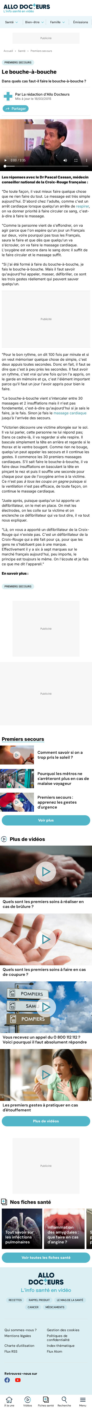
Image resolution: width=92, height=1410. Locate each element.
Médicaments (55, 1307)
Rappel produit (39, 1300)
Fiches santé (46, 1405)
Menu (82, 1405)
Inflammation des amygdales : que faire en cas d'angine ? (63, 1234)
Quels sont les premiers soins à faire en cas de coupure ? (44, 972)
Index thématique (61, 1345)
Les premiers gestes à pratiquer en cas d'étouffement (40, 1107)
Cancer (33, 1307)
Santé (9, 22)
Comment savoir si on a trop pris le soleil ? (60, 755)
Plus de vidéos (27, 839)
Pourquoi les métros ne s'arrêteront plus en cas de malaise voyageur (63, 778)
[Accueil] (46, 1282)
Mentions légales (17, 1336)
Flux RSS (10, 1351)
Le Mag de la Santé (70, 1300)
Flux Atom (54, 1351)
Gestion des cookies (63, 1330)
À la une (9, 1405)
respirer (82, 206)
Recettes (15, 1300)
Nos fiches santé (30, 1202)
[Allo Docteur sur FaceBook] (7, 1380)
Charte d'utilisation (19, 1345)
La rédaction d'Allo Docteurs (46, 94)
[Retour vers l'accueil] (46, 8)
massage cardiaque (70, 413)
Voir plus (46, 820)
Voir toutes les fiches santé (46, 1257)
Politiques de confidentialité (58, 1338)
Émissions (80, 22)
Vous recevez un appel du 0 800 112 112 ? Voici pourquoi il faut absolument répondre (45, 1040)
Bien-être (32, 22)
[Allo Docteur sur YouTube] (18, 1380)
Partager (19, 108)
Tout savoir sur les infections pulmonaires (19, 1237)
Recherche (64, 1405)
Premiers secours (41, 51)
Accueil (8, 51)
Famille (55, 22)
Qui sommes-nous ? (20, 1330)
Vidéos (27, 1405)
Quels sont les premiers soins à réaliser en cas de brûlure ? (43, 904)
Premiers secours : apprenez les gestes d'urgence (57, 802)
